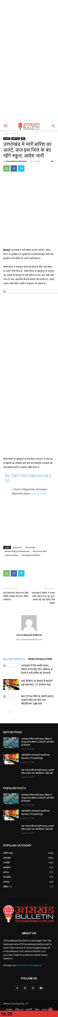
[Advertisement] (29, 30)
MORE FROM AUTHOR (40, 659)
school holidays (11, 555)
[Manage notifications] (50, 1010)
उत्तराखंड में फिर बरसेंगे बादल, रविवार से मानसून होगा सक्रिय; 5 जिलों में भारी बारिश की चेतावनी (37, 669)
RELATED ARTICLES (14, 659)
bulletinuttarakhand (29, 965)
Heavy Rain (30, 547)
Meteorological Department (17, 551)
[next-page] (10, 712)
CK (26, 1004)
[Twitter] (21, 168)
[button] (5, 126)
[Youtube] (41, 988)
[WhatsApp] (6, 168)
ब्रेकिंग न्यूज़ (15, 138)
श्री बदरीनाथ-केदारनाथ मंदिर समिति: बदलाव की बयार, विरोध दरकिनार (16, 596)
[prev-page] (5, 712)
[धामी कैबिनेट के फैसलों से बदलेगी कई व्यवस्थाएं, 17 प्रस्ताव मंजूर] (11, 684)
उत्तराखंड (15, 133)
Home (6, 133)
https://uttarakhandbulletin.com (29, 639)
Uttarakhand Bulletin (16, 161)
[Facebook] (14, 168)
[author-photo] (29, 630)
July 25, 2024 (38, 493)
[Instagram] (25, 988)
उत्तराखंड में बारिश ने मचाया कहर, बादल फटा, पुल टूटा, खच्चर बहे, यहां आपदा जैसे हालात (43, 597)
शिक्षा (23, 138)
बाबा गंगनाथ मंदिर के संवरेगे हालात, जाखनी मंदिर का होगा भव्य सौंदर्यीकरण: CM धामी (37, 700)
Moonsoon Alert (40, 551)
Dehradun (17, 547)
